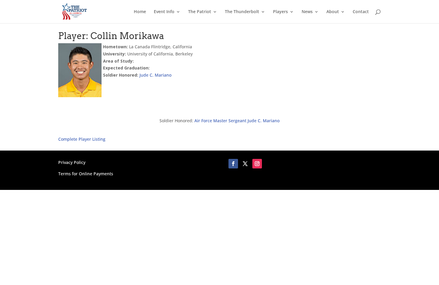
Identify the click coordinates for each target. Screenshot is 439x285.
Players (280, 12)
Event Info (164, 12)
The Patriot (199, 12)
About (332, 12)
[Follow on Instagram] (257, 163)
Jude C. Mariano (155, 75)
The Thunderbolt (242, 12)
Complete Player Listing (81, 139)
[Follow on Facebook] (233, 163)
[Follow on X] (245, 163)
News (307, 12)
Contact (361, 12)
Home (140, 12)
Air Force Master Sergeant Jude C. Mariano (237, 120)
